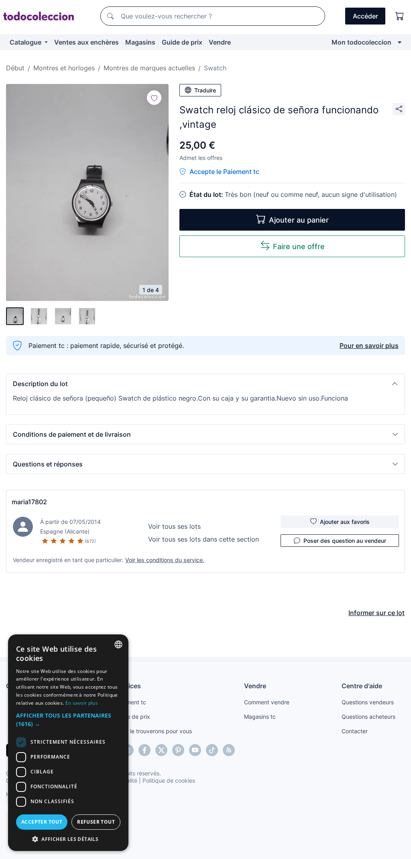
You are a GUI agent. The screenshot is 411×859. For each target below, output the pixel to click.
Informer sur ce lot (376, 613)
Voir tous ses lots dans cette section (203, 539)
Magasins (140, 42)
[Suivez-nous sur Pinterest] (178, 750)
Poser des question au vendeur (344, 540)
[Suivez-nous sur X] (161, 750)
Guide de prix (182, 42)
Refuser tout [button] (96, 821)
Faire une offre (299, 246)
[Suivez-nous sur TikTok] (212, 750)
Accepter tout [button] (41, 821)
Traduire (205, 90)
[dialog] (68, 742)
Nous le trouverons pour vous (153, 731)
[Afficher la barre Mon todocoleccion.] (400, 42)
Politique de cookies (168, 780)
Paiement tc (130, 702)
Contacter (355, 731)
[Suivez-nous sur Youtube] (195, 750)
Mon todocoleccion (361, 42)
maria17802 (29, 502)
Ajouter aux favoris (345, 521)
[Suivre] (154, 97)
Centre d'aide (362, 686)
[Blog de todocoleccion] (229, 750)
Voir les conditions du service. (164, 559)
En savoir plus (81, 702)
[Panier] (400, 16)
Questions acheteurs (368, 716)
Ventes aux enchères (86, 42)
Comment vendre (266, 702)
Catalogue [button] (26, 42)
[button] (205, 384)
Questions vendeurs (368, 702)
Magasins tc (260, 716)
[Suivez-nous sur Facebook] (144, 750)
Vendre (220, 42)
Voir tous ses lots (174, 526)
